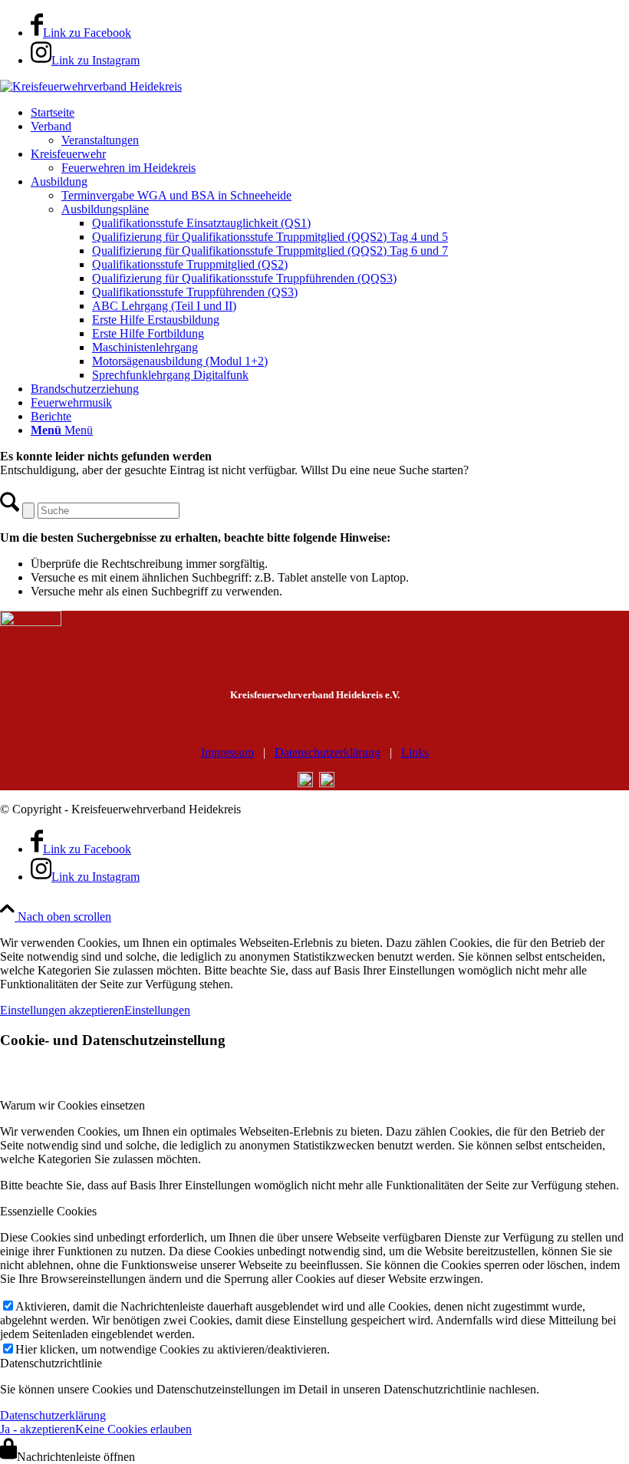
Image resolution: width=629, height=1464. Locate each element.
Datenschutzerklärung (327, 752)
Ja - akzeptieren (37, 1429)
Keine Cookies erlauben (133, 1429)
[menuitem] (330, 113)
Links (415, 752)
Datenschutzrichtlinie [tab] (51, 1363)
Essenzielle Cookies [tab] (48, 1211)
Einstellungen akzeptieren (62, 1010)
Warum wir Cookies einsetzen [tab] (72, 1105)
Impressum (227, 752)
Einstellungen (157, 1010)
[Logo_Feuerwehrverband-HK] (91, 86)
